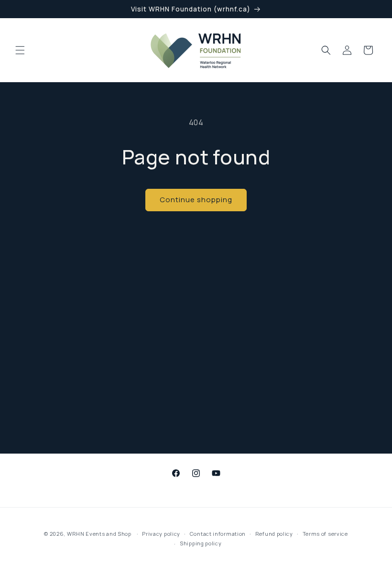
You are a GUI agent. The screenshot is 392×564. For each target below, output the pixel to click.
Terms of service (325, 533)
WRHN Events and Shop (99, 533)
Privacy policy (161, 533)
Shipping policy (201, 543)
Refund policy (274, 533)
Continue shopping (196, 200)
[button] (20, 50)
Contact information (218, 533)
